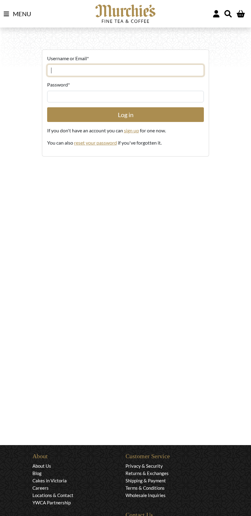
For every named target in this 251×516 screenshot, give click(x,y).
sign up (131, 130)
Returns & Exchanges (147, 473)
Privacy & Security (144, 466)
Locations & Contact (52, 495)
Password (58, 84)
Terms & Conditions (145, 488)
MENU (21, 13)
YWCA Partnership (51, 502)
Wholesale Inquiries (146, 495)
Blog (37, 473)
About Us (41, 466)
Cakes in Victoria (49, 480)
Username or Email (68, 58)
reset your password (95, 143)
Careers (40, 488)
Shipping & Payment (146, 480)
